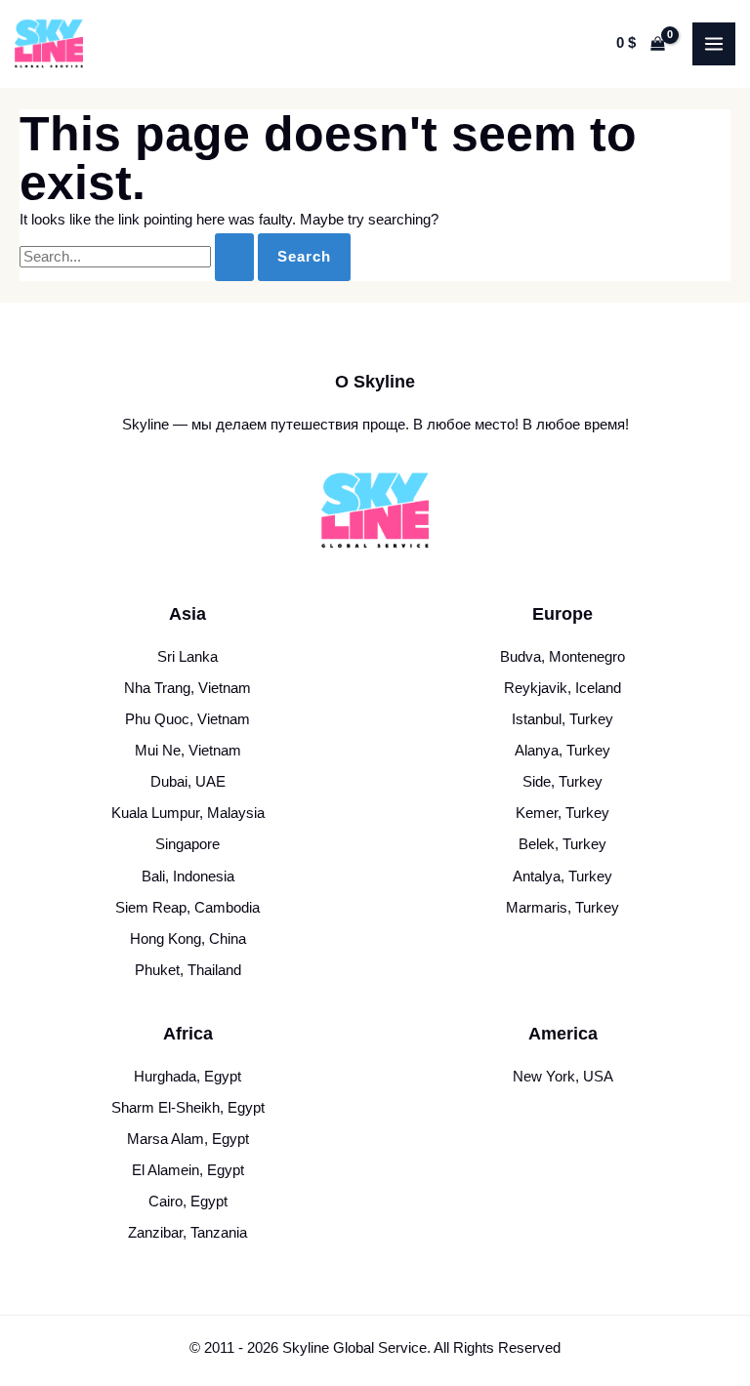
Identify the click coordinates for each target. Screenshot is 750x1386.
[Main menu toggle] (713, 43)
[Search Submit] (234, 257)
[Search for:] (139, 257)
